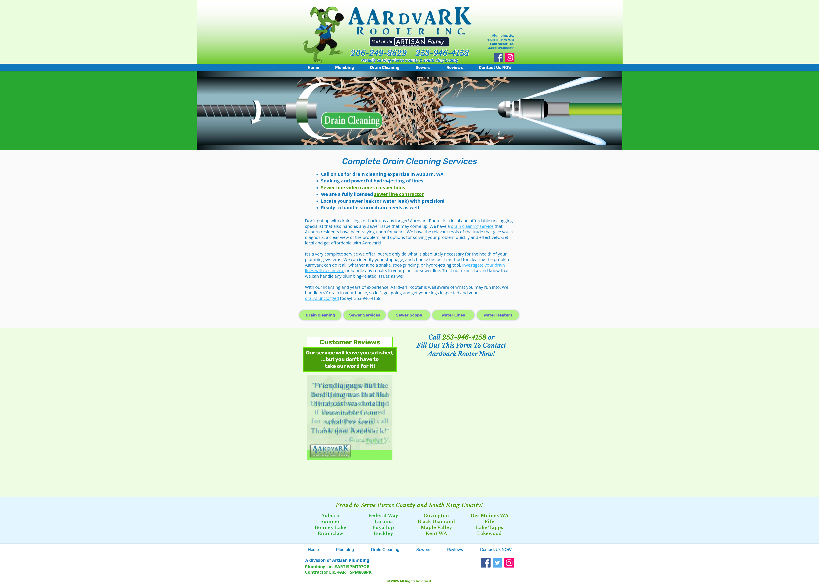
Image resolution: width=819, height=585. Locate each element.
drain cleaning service (472, 226)
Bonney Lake (330, 527)
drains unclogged (322, 298)
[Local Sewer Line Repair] (497, 563)
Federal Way (383, 515)
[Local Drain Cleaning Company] (498, 57)
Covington (436, 515)
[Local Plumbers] (509, 563)
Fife (489, 521)
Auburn (330, 515)
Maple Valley (436, 527)
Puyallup (383, 527)
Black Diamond (436, 521)
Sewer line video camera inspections (363, 188)
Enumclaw (330, 533)
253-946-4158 (442, 53)
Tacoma (383, 521)
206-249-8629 (379, 53)
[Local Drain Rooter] (486, 563)
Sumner (330, 521)
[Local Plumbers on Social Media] (509, 57)
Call (435, 337)
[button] (349, 417)
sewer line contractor (399, 194)
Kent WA (436, 533)
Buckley (383, 533)
